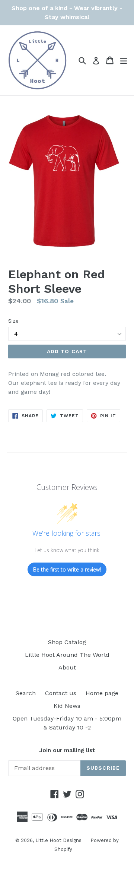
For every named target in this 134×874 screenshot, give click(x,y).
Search (26, 693)
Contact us (60, 693)
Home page (102, 693)
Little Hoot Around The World (67, 654)
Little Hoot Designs (59, 840)
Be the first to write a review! (67, 569)
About (67, 667)
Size (13, 321)
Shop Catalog (67, 642)
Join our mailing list (67, 750)
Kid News (67, 705)
